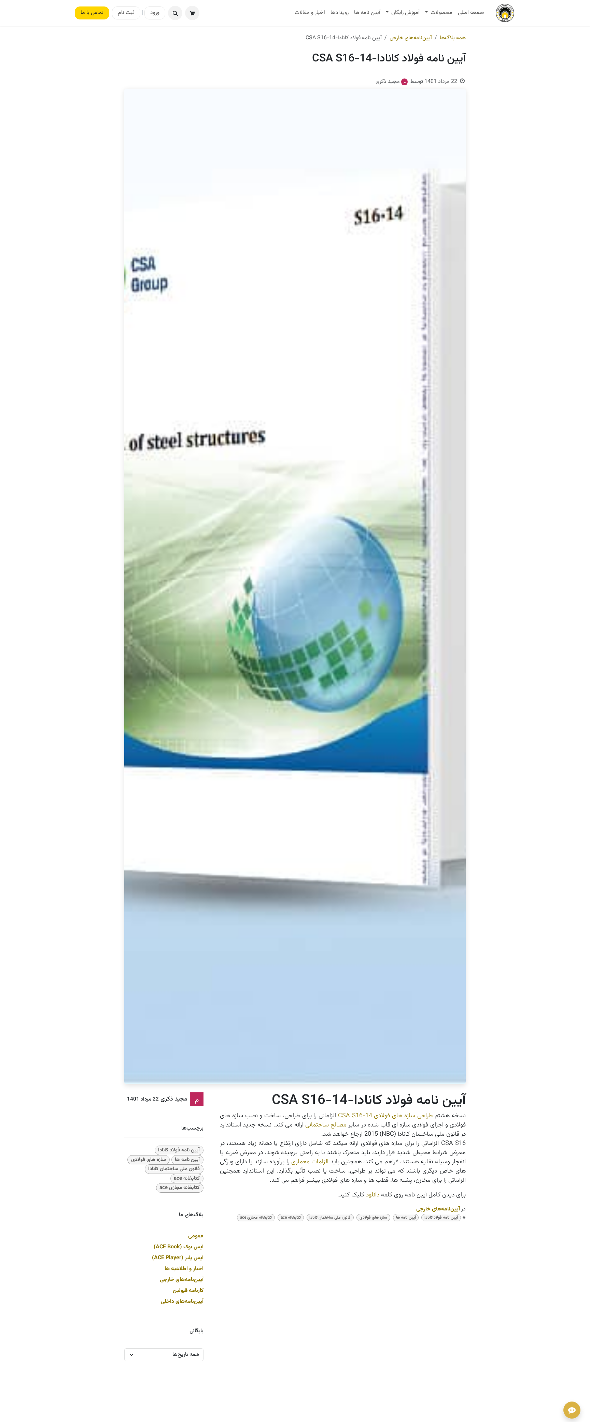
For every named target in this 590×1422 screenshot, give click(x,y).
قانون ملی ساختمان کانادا (330, 1218)
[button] (175, 13)
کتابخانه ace (291, 1218)
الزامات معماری (309, 1162)
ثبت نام (126, 13)
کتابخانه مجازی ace (256, 1218)
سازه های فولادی (373, 1218)
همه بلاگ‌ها (453, 38)
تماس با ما (92, 13)
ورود (154, 13)
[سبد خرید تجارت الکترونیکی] (192, 13)
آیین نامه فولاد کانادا (441, 1218)
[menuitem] (471, 13)
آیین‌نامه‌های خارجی (411, 38)
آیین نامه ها (406, 1218)
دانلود (373, 1195)
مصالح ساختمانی (326, 1125)
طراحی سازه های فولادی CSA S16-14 (385, 1116)
